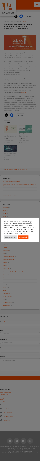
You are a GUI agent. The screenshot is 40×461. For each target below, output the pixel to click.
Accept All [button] (23, 237)
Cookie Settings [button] (10, 237)
